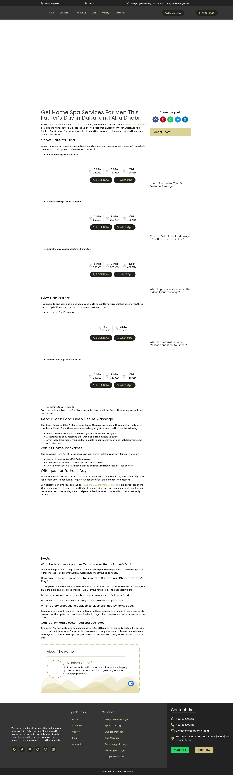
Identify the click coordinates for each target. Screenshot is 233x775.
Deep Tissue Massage (116, 719)
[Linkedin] (53, 749)
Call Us (91, 3)
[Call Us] (86, 3)
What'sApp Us (52, 3)
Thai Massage (112, 738)
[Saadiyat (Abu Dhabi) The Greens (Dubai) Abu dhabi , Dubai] (127, 3)
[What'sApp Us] (42, 3)
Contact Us (78, 744)
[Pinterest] (38, 749)
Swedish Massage (114, 731)
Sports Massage (113, 725)
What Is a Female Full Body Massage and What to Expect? (168, 343)
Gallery (76, 731)
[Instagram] (45, 749)
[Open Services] (70, 12)
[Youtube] (30, 749)
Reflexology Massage (116, 744)
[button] (156, 119)
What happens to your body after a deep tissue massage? (170, 290)
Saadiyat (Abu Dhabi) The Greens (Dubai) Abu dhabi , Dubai (159, 3)
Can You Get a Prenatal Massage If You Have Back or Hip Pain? (170, 238)
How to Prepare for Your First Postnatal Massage (167, 185)
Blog (74, 738)
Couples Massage (114, 756)
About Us (77, 725)
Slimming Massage (115, 750)
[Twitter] (22, 749)
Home (75, 719)
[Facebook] (14, 749)
